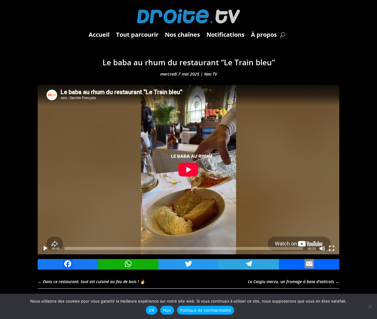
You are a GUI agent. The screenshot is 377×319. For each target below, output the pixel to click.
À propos (264, 35)
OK (151, 310)
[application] (188, 169)
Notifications (225, 35)
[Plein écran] (332, 248)
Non (167, 310)
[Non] (370, 306)
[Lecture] (45, 248)
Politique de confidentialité (205, 310)
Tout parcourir (137, 35)
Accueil (99, 35)
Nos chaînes (182, 35)
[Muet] (322, 248)
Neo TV (210, 74)
